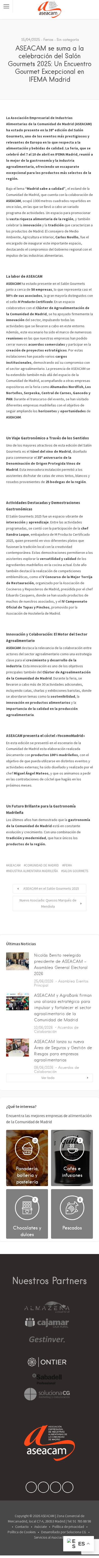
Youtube (56, 1488)
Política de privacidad (68, 1526)
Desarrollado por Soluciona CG (63, 1532)
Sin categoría (68, 39)
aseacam (14, 865)
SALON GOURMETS (75, 871)
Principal (41, 985)
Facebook (31, 1488)
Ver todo (48, 1077)
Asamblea (66, 981)
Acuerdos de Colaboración (56, 1029)
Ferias (48, 39)
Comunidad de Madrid (42, 865)
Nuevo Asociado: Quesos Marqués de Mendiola (48, 903)
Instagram (68, 1488)
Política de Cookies (22, 1532)
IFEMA (68, 865)
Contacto (22, 1526)
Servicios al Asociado (49, 1537)
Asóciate (40, 1526)
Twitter (43, 1488)
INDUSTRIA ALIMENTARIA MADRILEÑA (33, 871)
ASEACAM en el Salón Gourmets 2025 (51, 888)
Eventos (82, 981)
